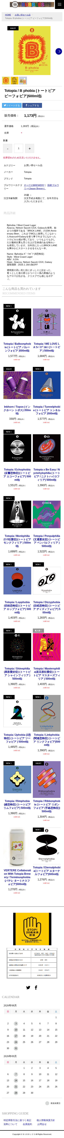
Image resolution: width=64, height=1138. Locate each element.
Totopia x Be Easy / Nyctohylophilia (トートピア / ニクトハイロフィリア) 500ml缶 (46, 474)
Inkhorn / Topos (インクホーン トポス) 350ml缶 (17, 410)
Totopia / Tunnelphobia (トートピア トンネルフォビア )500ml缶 (46, 410)
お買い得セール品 (23, 15)
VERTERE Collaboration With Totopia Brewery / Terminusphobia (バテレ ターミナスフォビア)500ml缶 (17, 877)
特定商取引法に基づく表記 (17, 1120)
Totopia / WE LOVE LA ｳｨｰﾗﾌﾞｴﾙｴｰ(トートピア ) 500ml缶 (46, 347)
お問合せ (42, 1124)
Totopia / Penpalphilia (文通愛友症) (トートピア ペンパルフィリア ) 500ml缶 (46, 541)
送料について (10, 1124)
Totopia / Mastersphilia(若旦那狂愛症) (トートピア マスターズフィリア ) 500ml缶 (46, 673)
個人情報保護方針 (46, 1120)
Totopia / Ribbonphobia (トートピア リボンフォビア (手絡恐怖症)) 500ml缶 (46, 806)
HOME (8, 15)
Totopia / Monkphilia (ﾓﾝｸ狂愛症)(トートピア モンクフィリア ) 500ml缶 (17, 541)
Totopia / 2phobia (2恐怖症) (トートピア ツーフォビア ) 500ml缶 (17, 738)
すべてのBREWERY (34, 185)
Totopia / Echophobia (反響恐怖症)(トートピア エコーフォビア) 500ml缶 (17, 474)
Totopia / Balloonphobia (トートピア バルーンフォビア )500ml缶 (17, 347)
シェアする (33, 105)
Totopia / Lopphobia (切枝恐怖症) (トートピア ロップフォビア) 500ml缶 (17, 607)
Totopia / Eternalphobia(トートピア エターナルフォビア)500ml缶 (46, 871)
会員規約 (27, 1124)
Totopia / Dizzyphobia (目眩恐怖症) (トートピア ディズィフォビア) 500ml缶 (46, 607)
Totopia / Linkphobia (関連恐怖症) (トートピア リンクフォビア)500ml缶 (46, 739)
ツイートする (13, 105)
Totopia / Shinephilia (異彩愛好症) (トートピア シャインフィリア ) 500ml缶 (17, 673)
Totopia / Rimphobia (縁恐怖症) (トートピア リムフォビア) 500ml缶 (17, 804)
